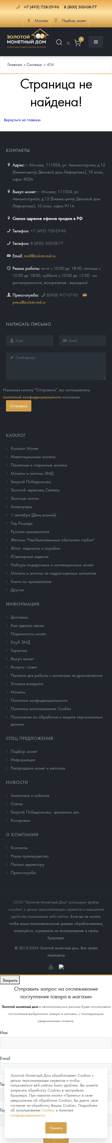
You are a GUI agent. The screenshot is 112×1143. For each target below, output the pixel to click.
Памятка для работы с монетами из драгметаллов (56, 675)
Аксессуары (21, 506)
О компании (22, 834)
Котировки (20, 820)
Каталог (16, 435)
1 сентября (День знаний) (33, 514)
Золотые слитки (25, 498)
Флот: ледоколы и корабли (35, 548)
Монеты (18, 691)
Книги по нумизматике (31, 581)
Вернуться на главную (22, 119)
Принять (56, 1127)
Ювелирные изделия (29, 556)
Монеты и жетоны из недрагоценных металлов (53, 573)
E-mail (5, 1058)
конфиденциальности (27, 1114)
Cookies (48, 1109)
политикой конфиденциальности (32, 396)
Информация (22, 603)
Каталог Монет (25, 448)
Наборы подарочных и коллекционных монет (52, 564)
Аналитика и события (30, 795)
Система (34, 64)
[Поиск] (59, 43)
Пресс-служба (23, 872)
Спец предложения (29, 738)
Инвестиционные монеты (33, 456)
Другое (17, 589)
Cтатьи (17, 803)
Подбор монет (24, 751)
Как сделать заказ (27, 625)
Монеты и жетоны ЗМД (32, 473)
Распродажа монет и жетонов (38, 767)
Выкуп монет (22, 658)
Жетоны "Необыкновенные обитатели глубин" (53, 539)
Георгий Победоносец (31, 481)
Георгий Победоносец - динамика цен (45, 811)
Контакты (19, 847)
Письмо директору (28, 864)
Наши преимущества (30, 855)
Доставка (19, 616)
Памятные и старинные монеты (39, 464)
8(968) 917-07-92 (62, 294)
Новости (17, 782)
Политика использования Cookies (41, 708)
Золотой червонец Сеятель (35, 489)
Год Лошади (22, 523)
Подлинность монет (28, 633)
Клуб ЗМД (20, 641)
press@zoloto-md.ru (29, 302)
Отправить (18, 405)
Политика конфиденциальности (39, 700)
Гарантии (19, 650)
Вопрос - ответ (24, 666)
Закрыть (9, 980)
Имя (3, 1032)
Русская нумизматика (30, 531)
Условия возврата (27, 683)
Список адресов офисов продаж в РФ (48, 218)
